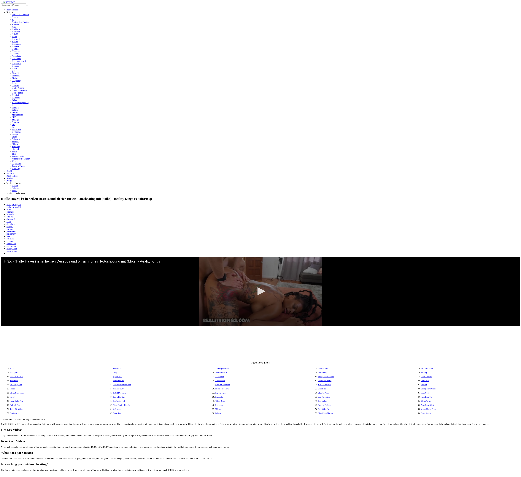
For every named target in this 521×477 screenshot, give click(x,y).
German (15, 85)
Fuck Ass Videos (427, 368)
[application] (260, 291)
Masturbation (17, 115)
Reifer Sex (16, 129)
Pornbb (12, 397)
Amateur (15, 24)
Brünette (15, 46)
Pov (13, 127)
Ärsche (15, 17)
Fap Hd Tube (220, 393)
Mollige (15, 120)
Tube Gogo (425, 393)
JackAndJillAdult (324, 385)
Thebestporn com (222, 368)
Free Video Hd (323, 409)
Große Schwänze (19, 90)
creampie (10, 212)
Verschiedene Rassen (21, 159)
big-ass (9, 229)
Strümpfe (16, 149)
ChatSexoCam (323, 393)
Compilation (17, 56)
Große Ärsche (18, 88)
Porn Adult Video (324, 381)
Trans (14, 190)
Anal (14, 27)
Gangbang (16, 80)
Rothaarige (16, 132)
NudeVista (116, 409)
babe (9, 209)
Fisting (15, 78)
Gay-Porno (16, 163)
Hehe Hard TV (426, 397)
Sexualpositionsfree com (122, 385)
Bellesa (218, 413)
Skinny (15, 144)
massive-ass (12, 251)
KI (13, 105)
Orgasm (15, 122)
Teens (14, 151)
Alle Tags (16, 168)
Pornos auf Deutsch (20, 14)
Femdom (16, 76)
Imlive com (117, 368)
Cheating (16, 51)
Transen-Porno (18, 166)
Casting (15, 49)
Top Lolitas (322, 401)
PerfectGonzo (426, 413)
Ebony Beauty (118, 413)
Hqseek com (117, 377)
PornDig (424, 373)
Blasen (15, 41)
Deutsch (15, 68)
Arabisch (16, 29)
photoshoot (11, 231)
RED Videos (12, 176)
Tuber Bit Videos (16, 409)
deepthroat (11, 224)
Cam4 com (425, 381)
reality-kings (12, 248)
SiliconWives (426, 401)
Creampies (16, 58)
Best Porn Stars (324, 397)
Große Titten (17, 93)
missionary (11, 234)
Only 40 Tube (15, 405)
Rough (15, 134)
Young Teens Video (428, 389)
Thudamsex (219, 377)
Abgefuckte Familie (20, 22)
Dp (13, 71)
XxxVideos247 (118, 389)
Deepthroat (16, 63)
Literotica (219, 405)
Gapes (14, 83)
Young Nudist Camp (326, 377)
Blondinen (16, 44)
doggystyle (11, 219)
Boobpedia (14, 373)
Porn (12, 368)
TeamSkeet (14, 381)
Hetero (15, 185)
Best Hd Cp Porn (119, 393)
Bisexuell (16, 39)
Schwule (15, 141)
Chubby (15, 54)
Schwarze (16, 139)
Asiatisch (16, 32)
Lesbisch (16, 112)
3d (13, 19)
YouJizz (424, 385)
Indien (14, 100)
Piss (13, 124)
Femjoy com (15, 413)
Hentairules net (118, 381)
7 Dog (115, 373)
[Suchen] (27, 5)
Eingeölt (15, 73)
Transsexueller (18, 156)
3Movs (217, 409)
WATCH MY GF (16, 377)
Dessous (15, 66)
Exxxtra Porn (323, 368)
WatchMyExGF (221, 373)
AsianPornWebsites (428, 405)
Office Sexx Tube (17, 393)
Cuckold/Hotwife (19, 61)
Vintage (15, 161)
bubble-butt (11, 243)
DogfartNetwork (119, 401)
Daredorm (322, 389)
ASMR (15, 34)
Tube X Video (426, 377)
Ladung (15, 107)
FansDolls (219, 397)
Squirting (16, 146)
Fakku (12, 389)
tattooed (10, 241)
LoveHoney (322, 373)
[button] (260, 291)
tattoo (9, 221)
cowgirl (10, 226)
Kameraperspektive (20, 102)
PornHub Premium (222, 385)
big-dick (10, 239)
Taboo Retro (220, 401)
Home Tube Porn (222, 389)
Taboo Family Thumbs (121, 405)
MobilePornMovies (325, 413)
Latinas (15, 110)
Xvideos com (220, 381)
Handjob (15, 95)
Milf (14, 117)
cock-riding (11, 246)
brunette (10, 217)
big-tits (9, 236)
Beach (14, 36)
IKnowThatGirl (119, 397)
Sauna (14, 137)
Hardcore (16, 98)
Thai (14, 154)
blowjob (10, 214)
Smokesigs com (16, 385)
